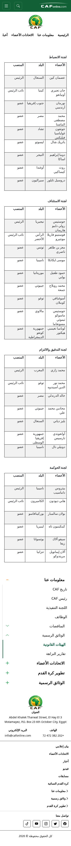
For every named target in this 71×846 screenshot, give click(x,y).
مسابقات (63, 776)
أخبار (4, 35)
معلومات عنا (45, 35)
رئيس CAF (59, 598)
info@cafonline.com (18, 735)
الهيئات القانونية (54, 644)
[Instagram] (46, 823)
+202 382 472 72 (53, 735)
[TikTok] (27, 823)
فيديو (66, 768)
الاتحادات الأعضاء (22, 35)
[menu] (6, 6)
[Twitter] (55, 823)
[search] (18, 6)
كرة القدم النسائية (58, 783)
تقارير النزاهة (55, 653)
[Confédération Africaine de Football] (54, 5)
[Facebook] (65, 823)
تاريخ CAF (60, 589)
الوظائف (61, 616)
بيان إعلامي (62, 746)
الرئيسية (63, 35)
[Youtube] (36, 823)
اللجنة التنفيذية (56, 607)
